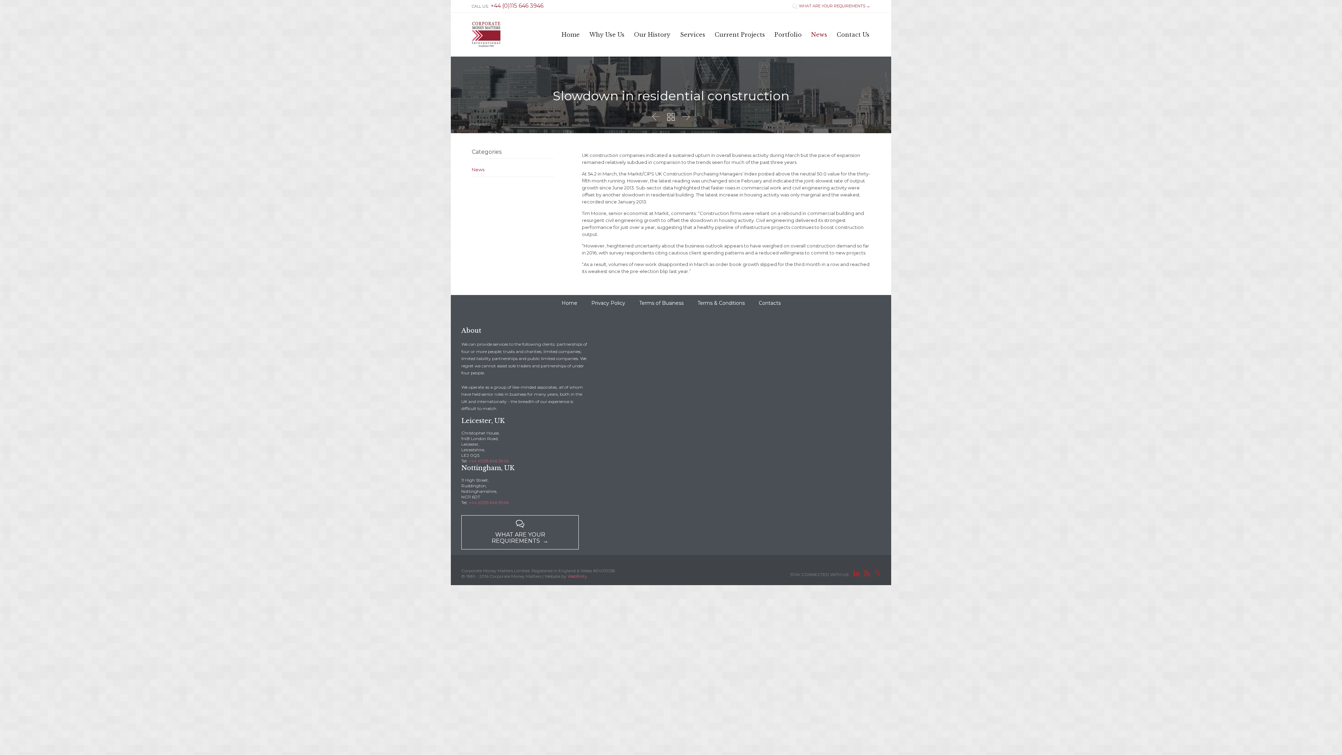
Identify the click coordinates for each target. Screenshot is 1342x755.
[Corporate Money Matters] (486, 34)
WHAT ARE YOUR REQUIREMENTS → (831, 5)
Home (569, 303)
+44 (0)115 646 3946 (488, 460)
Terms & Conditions (721, 303)
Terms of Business (661, 303)
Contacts (770, 303)
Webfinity (577, 576)
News (478, 169)
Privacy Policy (608, 303)
